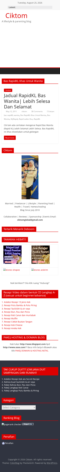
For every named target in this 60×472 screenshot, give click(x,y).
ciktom (24, 111)
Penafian (9, 443)
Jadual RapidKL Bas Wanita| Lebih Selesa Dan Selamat (27, 101)
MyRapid (14, 119)
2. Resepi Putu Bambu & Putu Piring (19, 305)
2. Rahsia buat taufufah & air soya (18, 382)
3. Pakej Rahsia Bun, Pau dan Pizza (18, 384)
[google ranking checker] (11, 424)
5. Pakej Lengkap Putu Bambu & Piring (20, 390)
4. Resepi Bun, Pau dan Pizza (16, 311)
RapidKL (37, 119)
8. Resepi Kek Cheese (12, 325)
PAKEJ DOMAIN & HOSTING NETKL (31, 350)
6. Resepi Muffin (10, 318)
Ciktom (16, 15)
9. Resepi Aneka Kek (11, 328)
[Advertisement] (30, 48)
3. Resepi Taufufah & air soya (16, 308)
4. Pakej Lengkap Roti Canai (15, 387)
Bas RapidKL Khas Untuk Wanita (33, 115)
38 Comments (37, 111)
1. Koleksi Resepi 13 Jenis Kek (16, 302)
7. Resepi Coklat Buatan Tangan (17, 321)
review (8, 90)
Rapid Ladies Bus (26, 119)
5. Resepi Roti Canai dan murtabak (19, 315)
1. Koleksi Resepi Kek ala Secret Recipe (20, 379)
